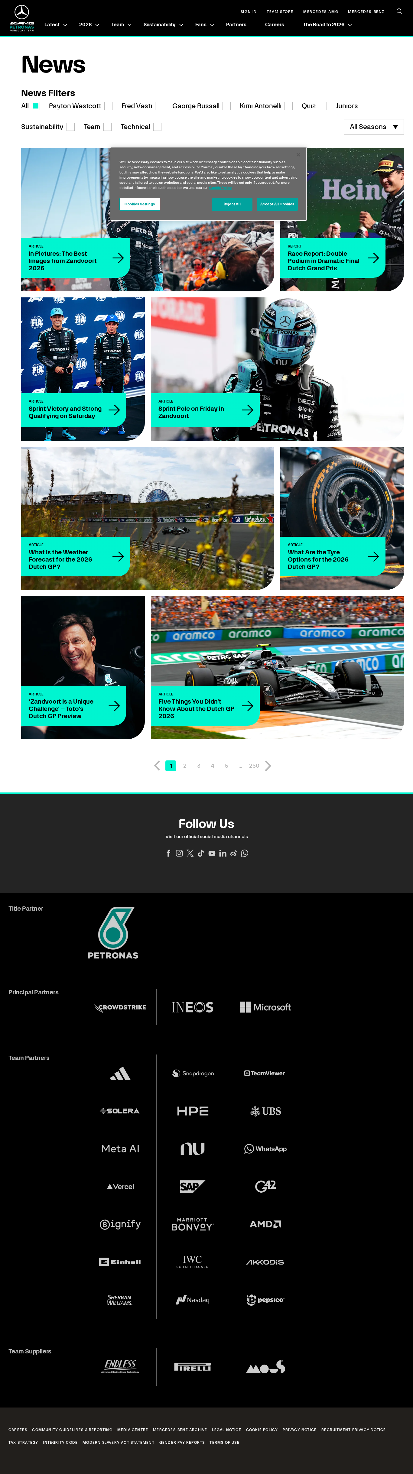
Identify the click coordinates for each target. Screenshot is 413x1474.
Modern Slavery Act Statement (118, 1442)
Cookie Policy (262, 1430)
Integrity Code (60, 1442)
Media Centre (132, 1430)
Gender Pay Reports (182, 1442)
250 (254, 766)
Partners (236, 25)
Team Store (280, 12)
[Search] (399, 11)
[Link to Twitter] (190, 853)
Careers (274, 25)
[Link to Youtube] (212, 853)
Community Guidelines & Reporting (72, 1430)
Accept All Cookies (277, 204)
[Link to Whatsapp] (244, 853)
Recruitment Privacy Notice (353, 1430)
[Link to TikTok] (201, 853)
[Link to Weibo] (233, 853)
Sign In (249, 12)
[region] (208, 184)
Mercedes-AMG (320, 12)
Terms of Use (224, 1442)
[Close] (298, 154)
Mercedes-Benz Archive (180, 1430)
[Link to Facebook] (168, 853)
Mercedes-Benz (366, 12)
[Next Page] (268, 765)
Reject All (232, 204)
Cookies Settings (140, 204)
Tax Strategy (23, 1442)
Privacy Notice (300, 1430)
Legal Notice (226, 1430)
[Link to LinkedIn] (222, 853)
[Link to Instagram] (179, 853)
